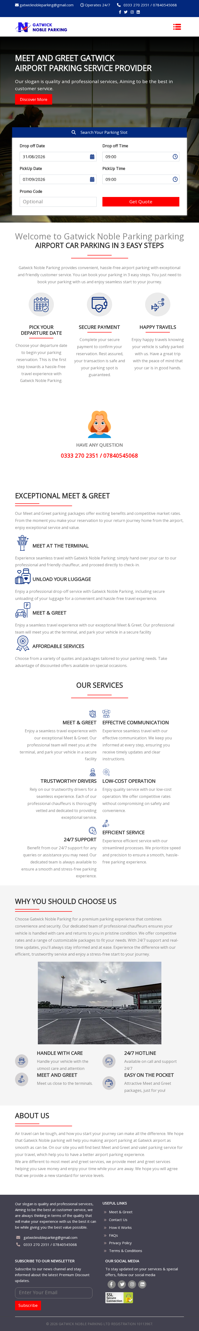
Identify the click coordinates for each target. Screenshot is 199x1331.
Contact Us (118, 1219)
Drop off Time (115, 145)
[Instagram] (132, 12)
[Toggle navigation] (177, 27)
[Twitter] (126, 12)
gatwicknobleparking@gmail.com (50, 1237)
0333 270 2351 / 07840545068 (50, 1244)
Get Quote (140, 201)
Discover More (33, 99)
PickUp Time (113, 168)
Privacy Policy (120, 1242)
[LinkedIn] (138, 12)
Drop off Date (32, 145)
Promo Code (31, 191)
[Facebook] (120, 12)
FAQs (113, 1235)
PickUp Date (31, 168)
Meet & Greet (121, 1211)
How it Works (120, 1227)
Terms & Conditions (125, 1250)
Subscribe (28, 1305)
